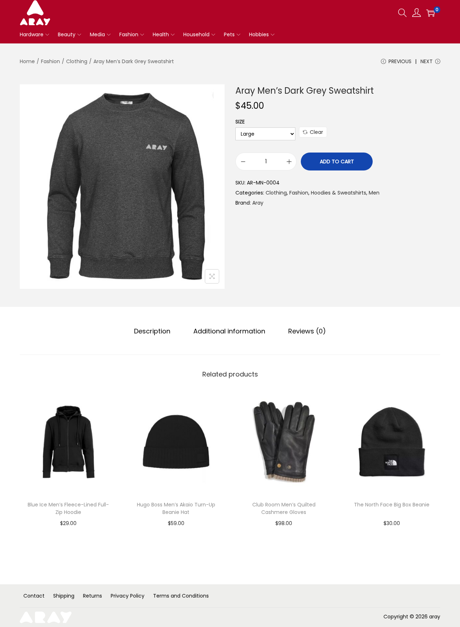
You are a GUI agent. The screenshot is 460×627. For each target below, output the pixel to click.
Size (240, 121)
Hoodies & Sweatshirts (338, 192)
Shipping (63, 595)
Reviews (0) (307, 331)
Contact (34, 595)
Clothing (76, 61)
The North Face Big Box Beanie (391, 504)
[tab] (152, 331)
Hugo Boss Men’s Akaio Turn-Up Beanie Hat (176, 508)
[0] (430, 13)
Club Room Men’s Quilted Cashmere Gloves (284, 508)
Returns (92, 595)
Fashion (50, 61)
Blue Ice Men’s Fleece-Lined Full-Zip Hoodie (68, 508)
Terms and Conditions (181, 595)
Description (152, 331)
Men (374, 192)
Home (27, 61)
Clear (316, 132)
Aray (257, 202)
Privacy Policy (127, 595)
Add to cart (337, 161)
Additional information (229, 331)
